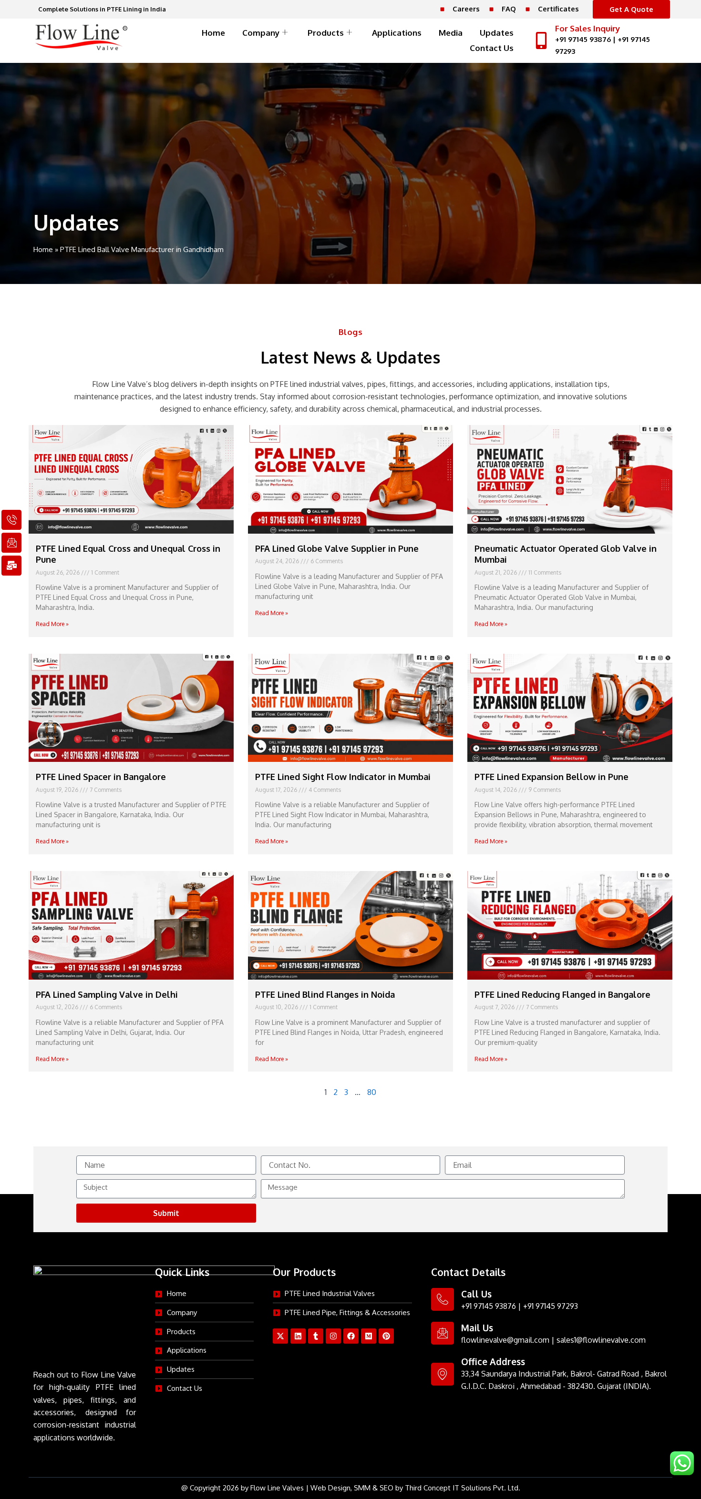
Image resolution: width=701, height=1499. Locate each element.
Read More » (52, 624)
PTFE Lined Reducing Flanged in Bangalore (562, 994)
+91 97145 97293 (550, 1306)
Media (451, 33)
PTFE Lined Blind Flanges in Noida (325, 994)
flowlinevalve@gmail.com (505, 1340)
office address (493, 1361)
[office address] (442, 1374)
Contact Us (492, 48)
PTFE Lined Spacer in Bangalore (101, 776)
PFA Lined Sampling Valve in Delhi (107, 994)
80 (371, 1092)
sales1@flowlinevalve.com (601, 1340)
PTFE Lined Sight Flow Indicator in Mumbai (343, 776)
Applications (397, 33)
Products (326, 33)
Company (260, 33)
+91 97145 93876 (583, 39)
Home (213, 33)
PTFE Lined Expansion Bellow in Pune (551, 776)
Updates (497, 33)
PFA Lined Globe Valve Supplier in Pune (337, 548)
